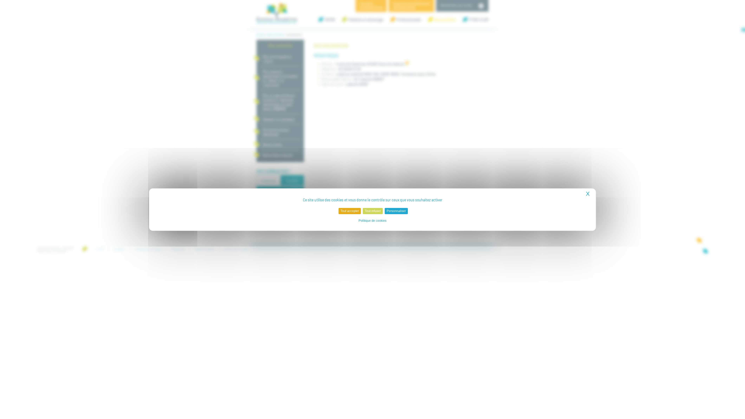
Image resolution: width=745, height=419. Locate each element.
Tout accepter (349, 211)
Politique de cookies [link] (372, 220)
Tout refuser (373, 211)
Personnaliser (396, 211)
